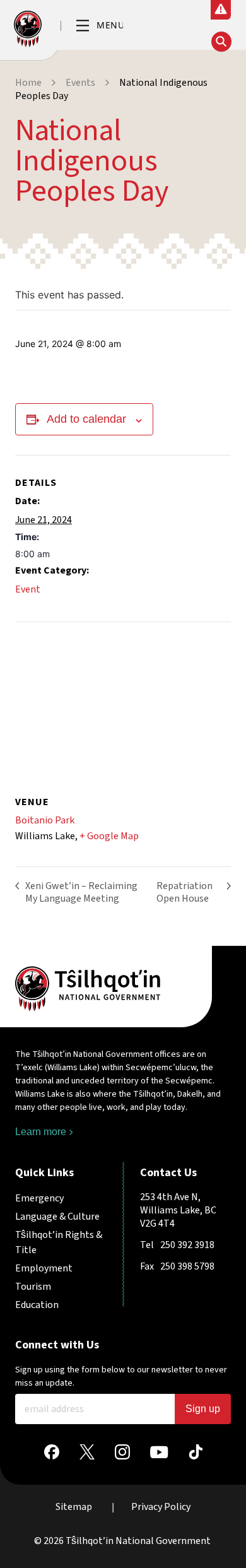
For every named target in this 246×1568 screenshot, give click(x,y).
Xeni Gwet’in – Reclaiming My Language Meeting (81, 892)
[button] (100, 26)
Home (28, 83)
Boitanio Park (44, 820)
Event (27, 589)
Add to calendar (86, 419)
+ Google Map (109, 836)
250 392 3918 (187, 1245)
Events (80, 83)
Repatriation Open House (184, 892)
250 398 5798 (187, 1266)
